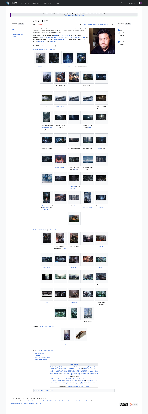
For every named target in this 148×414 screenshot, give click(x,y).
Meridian (101, 246)
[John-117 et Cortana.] (47, 140)
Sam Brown (86, 378)
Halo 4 (56, 35)
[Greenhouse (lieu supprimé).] (101, 294)
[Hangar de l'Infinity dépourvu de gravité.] (101, 98)
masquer (21, 23)
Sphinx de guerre (41, 41)
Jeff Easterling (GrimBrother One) (59, 368)
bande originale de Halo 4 (60, 39)
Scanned (101, 207)
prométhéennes (60, 88)
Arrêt (89, 169)
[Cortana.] (68, 58)
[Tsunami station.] (101, 276)
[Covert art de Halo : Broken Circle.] (67, 335)
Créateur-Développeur (47, 390)
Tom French (72, 368)
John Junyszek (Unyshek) (74, 370)
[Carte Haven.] (74, 197)
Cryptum (57, 167)
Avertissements (38, 403)
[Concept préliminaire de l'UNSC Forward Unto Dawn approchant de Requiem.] (46, 117)
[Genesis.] (101, 259)
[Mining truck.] (74, 294)
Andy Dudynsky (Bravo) (91, 367)
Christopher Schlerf (72, 373)
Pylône (99, 148)
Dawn (89, 127)
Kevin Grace (79, 368)
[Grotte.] (47, 98)
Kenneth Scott (94, 373)
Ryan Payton (75, 371)
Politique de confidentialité (16, 403)
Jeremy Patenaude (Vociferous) (63, 371)
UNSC (60, 106)
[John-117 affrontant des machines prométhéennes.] (60, 77)
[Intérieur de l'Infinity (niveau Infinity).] (74, 159)
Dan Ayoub (61, 367)
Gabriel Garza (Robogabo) (71, 380)
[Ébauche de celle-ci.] (74, 238)
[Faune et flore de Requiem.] (88, 77)
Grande (122, 35)
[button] (11, 8)
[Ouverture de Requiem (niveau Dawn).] (88, 117)
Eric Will (81, 383)
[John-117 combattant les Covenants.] (81, 58)
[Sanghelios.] (74, 259)
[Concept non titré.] (88, 313)
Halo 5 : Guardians (65, 35)
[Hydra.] (47, 294)
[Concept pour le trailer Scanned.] (101, 197)
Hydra (46, 302)
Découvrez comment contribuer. (74, 15)
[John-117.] (40, 58)
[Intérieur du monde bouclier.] (88, 140)
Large (122, 44)
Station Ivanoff (72, 186)
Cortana (68, 66)
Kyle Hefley (82, 380)
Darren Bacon (61, 378)
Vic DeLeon (81, 367)
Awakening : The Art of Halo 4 (49, 37)
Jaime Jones (61, 382)
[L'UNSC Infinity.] (60, 98)
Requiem (87, 87)
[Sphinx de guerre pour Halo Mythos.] (81, 335)
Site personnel (39, 353)
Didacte (63, 167)
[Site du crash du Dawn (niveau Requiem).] (74, 140)
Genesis (101, 267)
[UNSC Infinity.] (47, 259)
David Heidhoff (89, 380)
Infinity (75, 169)
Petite (122, 30)
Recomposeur (73, 188)
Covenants (81, 68)
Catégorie (36, 390)
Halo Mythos (53, 41)
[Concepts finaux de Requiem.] (60, 117)
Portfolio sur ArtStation (41, 359)
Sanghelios (74, 267)
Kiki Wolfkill (78, 375)
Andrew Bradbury (77, 378)
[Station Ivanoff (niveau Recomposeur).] (74, 178)
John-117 (40, 66)
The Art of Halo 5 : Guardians (66, 37)
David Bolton (69, 378)
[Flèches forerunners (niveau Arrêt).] (88, 159)
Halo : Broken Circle (80, 37)
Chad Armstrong (54, 367)
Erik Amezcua (53, 378)
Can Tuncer (75, 383)
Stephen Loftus (83, 382)
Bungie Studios (85, 386)
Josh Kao (68, 382)
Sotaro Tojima (70, 375)
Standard (122, 32)
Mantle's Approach (46, 205)
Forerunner (101, 150)
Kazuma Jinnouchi (61, 370)
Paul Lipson (84, 370)
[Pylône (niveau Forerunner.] (101, 140)
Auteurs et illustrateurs (73, 386)
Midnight (46, 209)
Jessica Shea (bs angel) (84, 373)
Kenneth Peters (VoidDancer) (87, 371)
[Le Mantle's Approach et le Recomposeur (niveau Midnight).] (46, 197)
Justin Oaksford (92, 382)
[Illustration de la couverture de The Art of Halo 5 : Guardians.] (60, 238)
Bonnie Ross (57, 373)
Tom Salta (63, 373)
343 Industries (74, 364)
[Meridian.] (101, 238)
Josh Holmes (86, 368)
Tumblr (37, 355)
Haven (75, 205)
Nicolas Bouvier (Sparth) (72, 367)
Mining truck (74, 302)
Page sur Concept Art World (42, 357)
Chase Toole (68, 383)
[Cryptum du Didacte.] (60, 159)
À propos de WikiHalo (28, 403)
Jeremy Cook (61, 380)
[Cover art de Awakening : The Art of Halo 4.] (87, 197)
